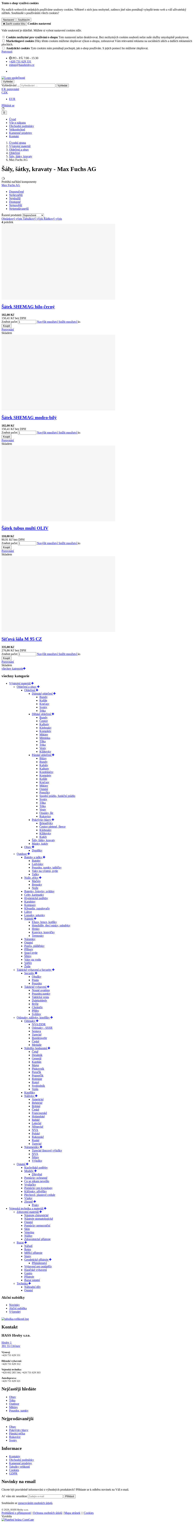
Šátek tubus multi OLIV (25, 528)
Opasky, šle (46, 813)
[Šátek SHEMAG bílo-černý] (58, 298)
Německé (37, 1126)
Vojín (35, 1089)
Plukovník (38, 1068)
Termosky (38, 935)
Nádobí (29, 918)
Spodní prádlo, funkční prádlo (57, 795)
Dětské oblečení (42, 714)
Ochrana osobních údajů (47, 1512)
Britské (36, 1106)
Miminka (44, 738)
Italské (36, 1119)
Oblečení (14, 153)
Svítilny (36, 1014)
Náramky (29, 939)
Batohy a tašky (33, 857)
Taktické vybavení (35, 986)
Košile (43, 700)
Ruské (35, 1140)
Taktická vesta (40, 997)
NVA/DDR (39, 1024)
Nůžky (28, 1235)
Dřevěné (37, 1174)
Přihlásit (69, 1496)
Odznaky (30, 1021)
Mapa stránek (72, 1512)
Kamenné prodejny (20, 132)
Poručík (36, 1072)
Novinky (14, 1304)
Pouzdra (37, 983)
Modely (29, 1171)
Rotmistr (37, 1078)
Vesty (42, 748)
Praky (35, 1205)
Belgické (37, 1102)
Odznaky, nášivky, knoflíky (33, 1017)
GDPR (13, 1473)
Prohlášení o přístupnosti (16, 1512)
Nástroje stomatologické (38, 1218)
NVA (35, 1130)
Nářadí (28, 1246)
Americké (38, 1099)
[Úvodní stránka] (13, 77)
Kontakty (14, 1456)
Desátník (37, 1055)
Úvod (12, 119)
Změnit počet (9, 321)
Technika (22, 1283)
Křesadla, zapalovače (37, 908)
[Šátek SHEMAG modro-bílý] (58, 409)
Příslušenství (39, 1263)
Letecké (36, 1123)
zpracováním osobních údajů (35, 1503)
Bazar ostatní (32, 1280)
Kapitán (36, 1061)
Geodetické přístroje (36, 1259)
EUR (12, 99)
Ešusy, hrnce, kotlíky (44, 922)
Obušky (36, 976)
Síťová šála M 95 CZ (22, 638)
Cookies (14, 1470)
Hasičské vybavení (35, 1269)
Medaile (36, 1044)
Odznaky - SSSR (42, 1027)
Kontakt (14, 136)
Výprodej (14, 1311)
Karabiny (29, 901)
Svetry (43, 707)
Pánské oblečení (42, 755)
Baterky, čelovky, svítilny (39, 891)
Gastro (28, 1273)
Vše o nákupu (17, 122)
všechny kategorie (12, 668)
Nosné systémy (41, 990)
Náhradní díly (32, 1286)
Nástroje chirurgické (36, 1215)
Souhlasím (24, 19)
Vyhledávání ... (11, 85)
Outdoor (22, 853)
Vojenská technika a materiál (26, 1208)
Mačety (36, 881)
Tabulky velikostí (19, 1466)
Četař (35, 1051)
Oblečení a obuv (19, 149)
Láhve (28, 911)
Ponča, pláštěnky (34, 946)
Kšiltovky (45, 751)
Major (35, 1065)
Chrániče (37, 1007)
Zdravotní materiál (28, 1211)
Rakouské (38, 1136)
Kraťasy (44, 703)
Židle (27, 966)
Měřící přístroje (33, 1252)
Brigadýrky (46, 823)
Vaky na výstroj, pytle (45, 871)
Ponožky (44, 792)
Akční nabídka (18, 1308)
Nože (35, 888)
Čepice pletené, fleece (52, 826)
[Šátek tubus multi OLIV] (58, 520)
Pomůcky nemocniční (37, 1225)
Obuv (28, 847)
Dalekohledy (39, 1000)
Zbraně (29, 1201)
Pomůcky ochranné (35, 1177)
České (35, 1041)
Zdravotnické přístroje (37, 1239)
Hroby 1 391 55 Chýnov (11, 1344)
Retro (27, 1249)
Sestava (36, 1031)
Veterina (29, 1232)
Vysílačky (30, 1184)
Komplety (45, 731)
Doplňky (37, 850)
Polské (36, 1133)
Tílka (42, 741)
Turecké (36, 1034)
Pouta (35, 980)
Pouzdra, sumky (18, 1410)
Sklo (27, 1229)
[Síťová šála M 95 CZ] (58, 630)
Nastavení (8, 19)
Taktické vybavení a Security (34, 969)
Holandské (38, 1116)
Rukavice (45, 816)
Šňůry (27, 956)
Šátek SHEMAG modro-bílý (29, 417)
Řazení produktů (12, 215)
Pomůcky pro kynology (38, 1188)
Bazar (20, 1242)
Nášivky (29, 1096)
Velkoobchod (17, 129)
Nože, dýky (31, 877)
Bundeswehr (39, 1038)
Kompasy (30, 905)
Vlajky (28, 1198)
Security (29, 973)
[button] (5, 92)
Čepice (43, 720)
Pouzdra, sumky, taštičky (47, 867)
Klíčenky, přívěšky (35, 1191)
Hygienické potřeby (36, 898)
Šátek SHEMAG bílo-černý (28, 306)
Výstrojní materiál (20, 146)
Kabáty (43, 765)
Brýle (35, 1003)
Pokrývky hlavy (42, 819)
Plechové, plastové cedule (39, 1194)
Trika (42, 710)
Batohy (36, 860)
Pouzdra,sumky (41, 993)
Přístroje (29, 1276)
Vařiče (28, 963)
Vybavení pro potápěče (38, 1266)
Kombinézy (46, 772)
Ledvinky (37, 864)
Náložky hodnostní (36, 1048)
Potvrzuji (7, 51)
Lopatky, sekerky (34, 915)
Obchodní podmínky (21, 126)
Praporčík (37, 1075)
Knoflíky (29, 1092)
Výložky (37, 1160)
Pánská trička (17, 1433)
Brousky (37, 884)
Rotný (35, 1082)
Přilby (35, 1010)
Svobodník (38, 1085)
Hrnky (36, 928)
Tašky (35, 874)
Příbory (28, 949)
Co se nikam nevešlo (36, 1181)
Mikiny (43, 734)
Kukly (43, 836)
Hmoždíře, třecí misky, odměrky (51, 925)
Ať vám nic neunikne (15, 1496)
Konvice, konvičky (43, 932)
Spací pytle (31, 952)
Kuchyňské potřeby (36, 1167)
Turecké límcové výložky (47, 1150)
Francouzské (39, 1113)
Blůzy (43, 758)
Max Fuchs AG (11, 185)
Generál (36, 1058)
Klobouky (45, 727)
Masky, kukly (40, 843)
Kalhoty (44, 724)
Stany (27, 1256)
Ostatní (43, 789)
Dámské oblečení (42, 693)
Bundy (43, 697)
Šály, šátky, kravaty (20, 156)
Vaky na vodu (32, 959)
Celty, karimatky (34, 894)
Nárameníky (32, 1147)
